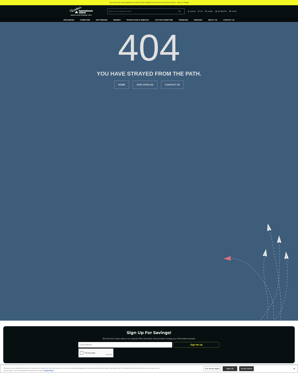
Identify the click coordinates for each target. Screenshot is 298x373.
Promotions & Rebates (138, 20)
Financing (183, 20)
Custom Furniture (164, 20)
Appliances (68, 20)
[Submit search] (179, 11)
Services (198, 20)
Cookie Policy (49, 370)
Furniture (85, 20)
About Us (212, 20)
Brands (117, 20)
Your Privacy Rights (212, 369)
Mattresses (102, 20)
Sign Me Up (196, 344)
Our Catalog (145, 84)
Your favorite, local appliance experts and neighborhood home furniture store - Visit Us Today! (149, 2)
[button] (188, 11)
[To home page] (81, 11)
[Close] (294, 368)
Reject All (230, 369)
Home (121, 84)
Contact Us (229, 20)
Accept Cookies (246, 369)
